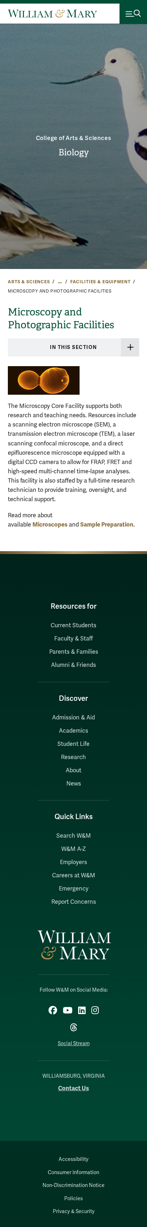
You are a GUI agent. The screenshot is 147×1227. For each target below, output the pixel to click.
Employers (73, 862)
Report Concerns (73, 902)
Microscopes (49, 524)
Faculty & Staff (73, 638)
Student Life (73, 744)
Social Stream (74, 1044)
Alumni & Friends (73, 665)
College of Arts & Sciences (73, 138)
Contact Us (73, 1088)
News (73, 783)
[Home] (52, 14)
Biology (74, 152)
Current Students (73, 625)
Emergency (73, 888)
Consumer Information (73, 1172)
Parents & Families (73, 651)
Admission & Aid (73, 717)
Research (73, 757)
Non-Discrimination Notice (73, 1185)
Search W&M (73, 835)
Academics (73, 730)
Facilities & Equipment (100, 282)
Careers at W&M (73, 875)
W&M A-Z (73, 849)
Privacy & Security (74, 1211)
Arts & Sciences (29, 282)
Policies (73, 1199)
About (73, 770)
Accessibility (73, 1159)
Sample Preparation (106, 524)
